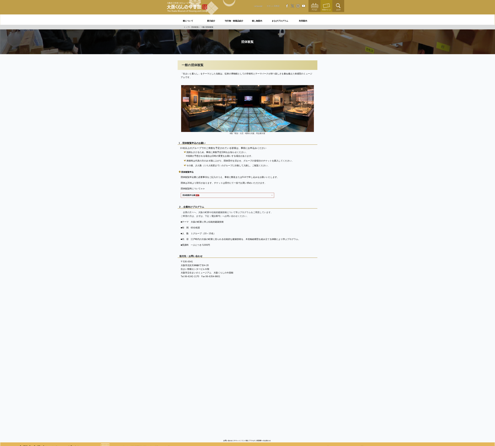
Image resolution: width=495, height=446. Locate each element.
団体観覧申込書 (189, 195)
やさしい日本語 (273, 6)
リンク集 (245, 441)
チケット (237, 441)
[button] (338, 6)
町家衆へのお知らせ (264, 441)
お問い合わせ (228, 441)
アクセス (252, 441)
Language (258, 6)
